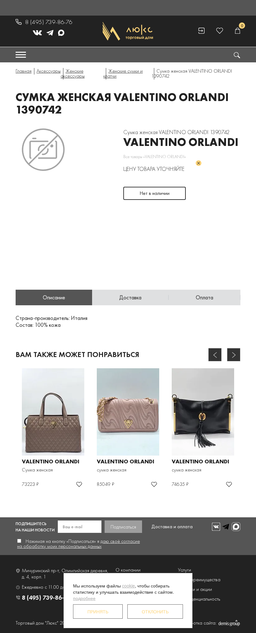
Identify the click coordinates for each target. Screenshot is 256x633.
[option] (43, 149)
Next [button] (233, 354)
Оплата (204, 297)
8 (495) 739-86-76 (48, 22)
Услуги (184, 570)
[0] (237, 31)
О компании (128, 570)
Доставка (130, 297)
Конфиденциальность (199, 599)
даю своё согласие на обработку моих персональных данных (78, 543)
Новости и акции (195, 589)
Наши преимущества (199, 579)
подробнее (84, 598)
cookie (128, 585)
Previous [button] (215, 354)
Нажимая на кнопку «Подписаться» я (78, 543)
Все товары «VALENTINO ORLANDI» (154, 156)
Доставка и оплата (172, 526)
